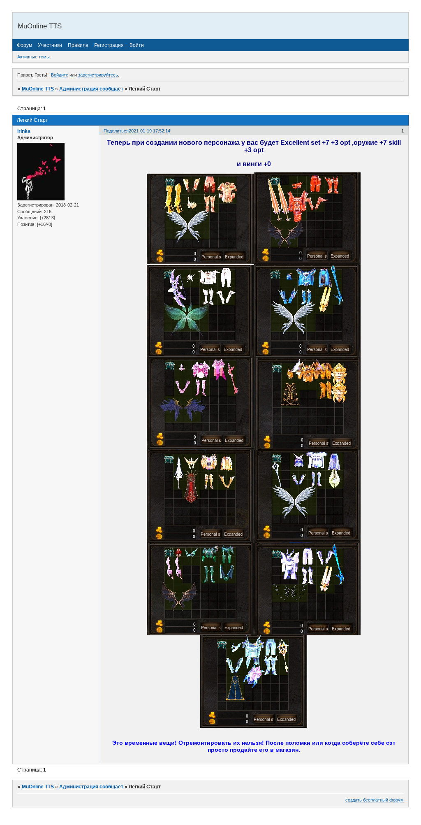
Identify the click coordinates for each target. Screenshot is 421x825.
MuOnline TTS (38, 89)
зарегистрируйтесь (98, 74)
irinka (23, 131)
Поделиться (116, 130)
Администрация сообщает (91, 89)
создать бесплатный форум (374, 799)
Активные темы (33, 56)
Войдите (59, 74)
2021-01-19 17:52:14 (149, 130)
